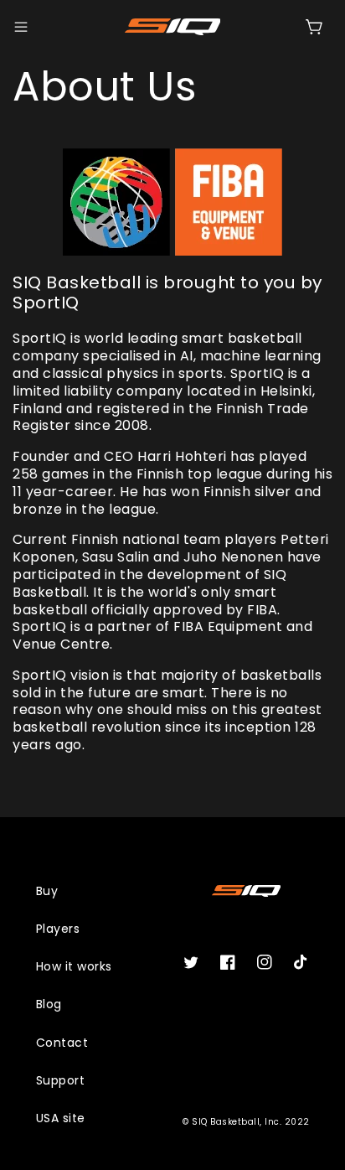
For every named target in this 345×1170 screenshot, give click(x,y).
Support (60, 1080)
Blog (49, 1004)
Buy (47, 891)
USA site (60, 1118)
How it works (74, 966)
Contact (62, 1042)
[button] (21, 26)
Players (58, 928)
